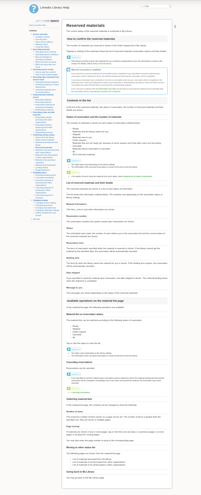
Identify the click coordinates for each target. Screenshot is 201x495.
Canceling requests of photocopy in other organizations (44, 190)
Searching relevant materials (46, 82)
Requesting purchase (44, 132)
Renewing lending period (45, 175)
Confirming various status (44, 135)
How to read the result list (45, 72)
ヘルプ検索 (170, 6)
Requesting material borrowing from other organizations (43, 119)
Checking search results (43, 69)
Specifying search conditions (46, 55)
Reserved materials (43, 148)
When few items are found (45, 62)
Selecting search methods (45, 52)
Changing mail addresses (45, 208)
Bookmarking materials (44, 110)
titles (73, 209)
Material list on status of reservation (138, 176)
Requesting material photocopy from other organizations (43, 127)
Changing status (39, 173)
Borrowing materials (43, 100)
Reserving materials (43, 102)
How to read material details (46, 75)
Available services (42, 37)
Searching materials (41, 49)
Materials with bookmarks (45, 165)
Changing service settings (45, 203)
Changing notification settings (47, 210)
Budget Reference (42, 170)
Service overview (40, 34)
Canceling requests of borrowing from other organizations (44, 182)
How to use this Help (37, 25)
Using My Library (42, 47)
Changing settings (40, 200)
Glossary (36, 219)
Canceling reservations (44, 178)
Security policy (41, 39)
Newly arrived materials (44, 140)
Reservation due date (107, 89)
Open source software (44, 42)
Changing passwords (44, 205)
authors (79, 209)
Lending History (41, 168)
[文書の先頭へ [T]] (175, 26)
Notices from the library (44, 137)
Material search (41, 44)
